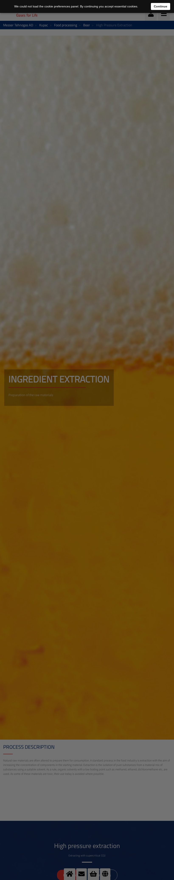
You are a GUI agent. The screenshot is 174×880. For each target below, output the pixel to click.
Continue (160, 6)
